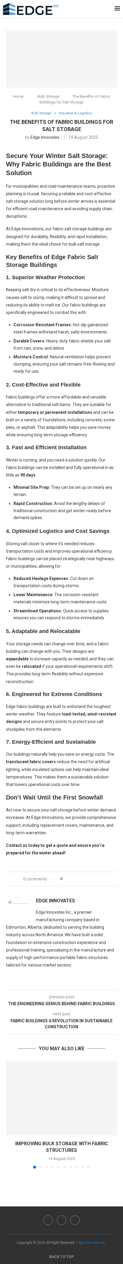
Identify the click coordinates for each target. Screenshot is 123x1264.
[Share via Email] (100, 879)
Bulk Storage (48, 96)
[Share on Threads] (89, 879)
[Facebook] (48, 1220)
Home (18, 96)
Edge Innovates (44, 137)
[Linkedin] (75, 1220)
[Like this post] (65, 879)
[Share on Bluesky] (94, 879)
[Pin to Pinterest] (83, 879)
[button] (11, 1114)
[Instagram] (61, 1220)
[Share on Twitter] (77, 879)
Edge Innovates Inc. (91, 1243)
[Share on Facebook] (72, 879)
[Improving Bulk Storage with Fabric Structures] (61, 1098)
